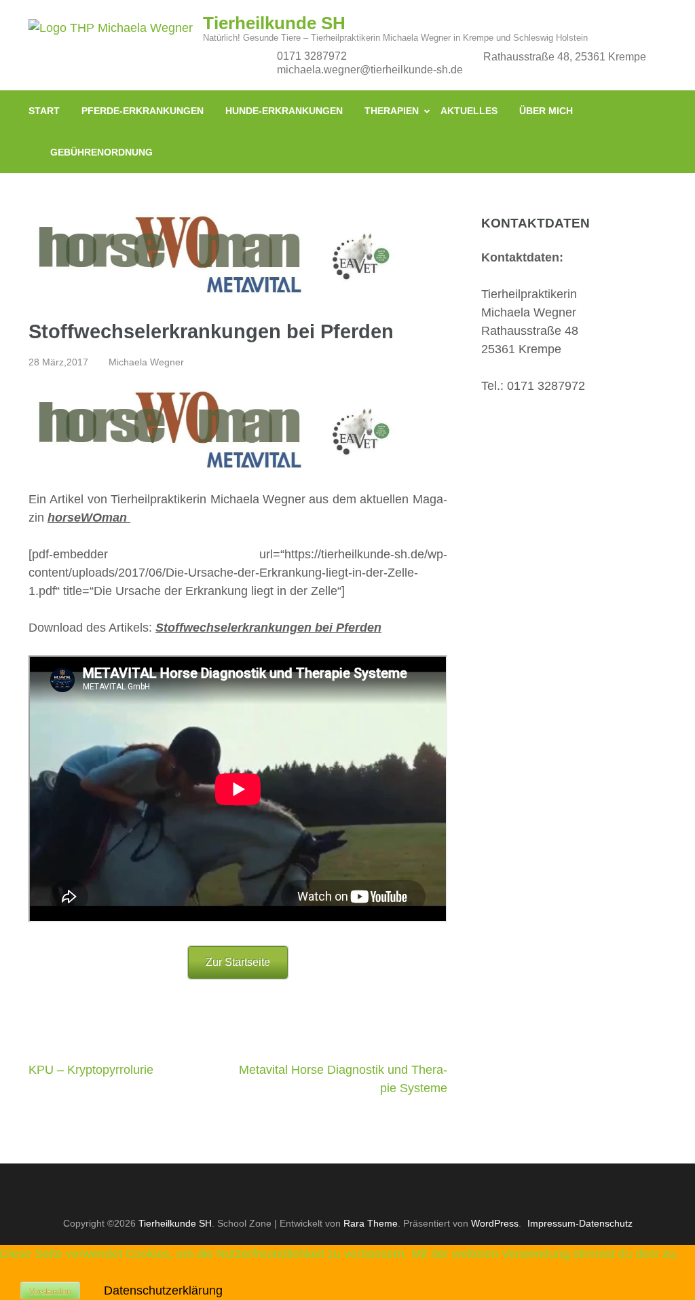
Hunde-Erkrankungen (284, 110)
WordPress (495, 1223)
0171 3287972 (312, 56)
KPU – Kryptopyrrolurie (91, 1070)
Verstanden (50, 1292)
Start (44, 110)
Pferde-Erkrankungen (142, 110)
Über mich (546, 110)
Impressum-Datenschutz (580, 1223)
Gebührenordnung (101, 152)
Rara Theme (370, 1223)
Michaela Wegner (146, 362)
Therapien (391, 110)
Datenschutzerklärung (163, 1290)
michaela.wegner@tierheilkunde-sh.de (370, 69)
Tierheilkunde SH (274, 23)
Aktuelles (468, 110)
